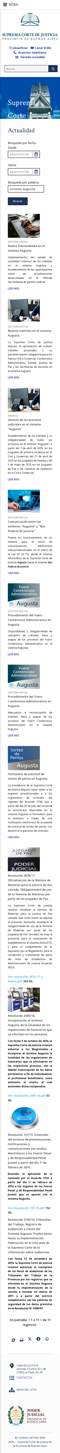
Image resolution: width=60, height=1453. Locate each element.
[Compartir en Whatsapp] (47, 1339)
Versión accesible (32, 57)
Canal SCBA (42, 48)
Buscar (18, 201)
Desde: (12, 147)
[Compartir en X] (29, 1339)
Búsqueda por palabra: (23, 182)
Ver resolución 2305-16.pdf (27, 1095)
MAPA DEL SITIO (27, 1389)
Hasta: (12, 165)
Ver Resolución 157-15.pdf (26, 1208)
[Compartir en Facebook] (38, 1339)
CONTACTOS (24, 1377)
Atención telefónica (31, 52)
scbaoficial (19, 48)
